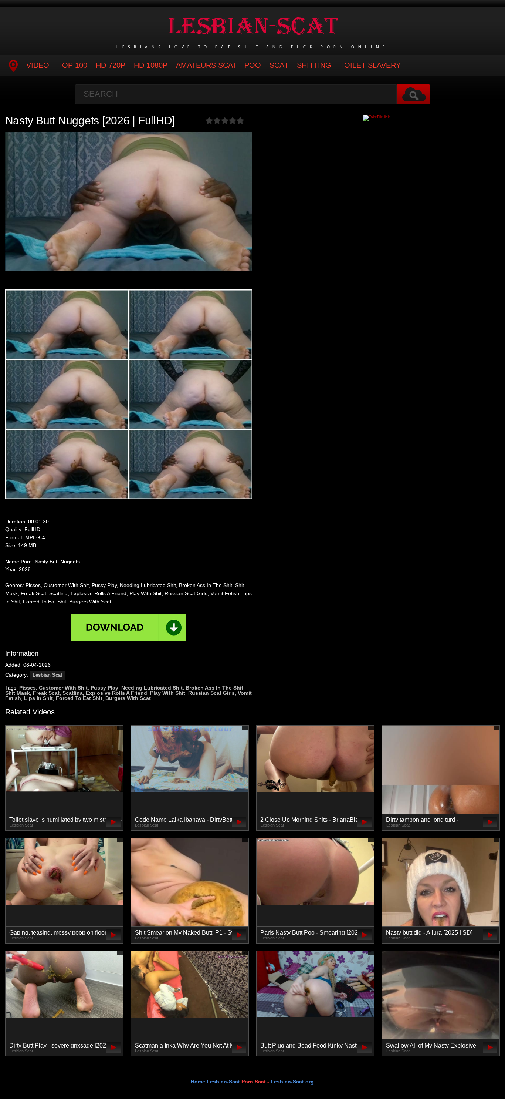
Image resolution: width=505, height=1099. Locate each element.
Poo (252, 65)
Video (37, 65)
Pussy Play (104, 688)
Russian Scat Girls (211, 693)
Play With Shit (167, 693)
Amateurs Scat (206, 65)
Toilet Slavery (370, 65)
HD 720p (110, 65)
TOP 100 (72, 65)
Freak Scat (46, 693)
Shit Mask (17, 693)
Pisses (27, 688)
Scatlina (72, 693)
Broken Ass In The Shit (214, 688)
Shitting (314, 65)
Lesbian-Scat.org (292, 1082)
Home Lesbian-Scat (215, 1082)
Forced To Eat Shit (79, 698)
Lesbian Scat (47, 675)
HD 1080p (150, 65)
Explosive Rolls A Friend (116, 693)
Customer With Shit (63, 688)
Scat (279, 65)
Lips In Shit (38, 698)
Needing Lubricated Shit (152, 688)
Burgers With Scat (128, 698)
